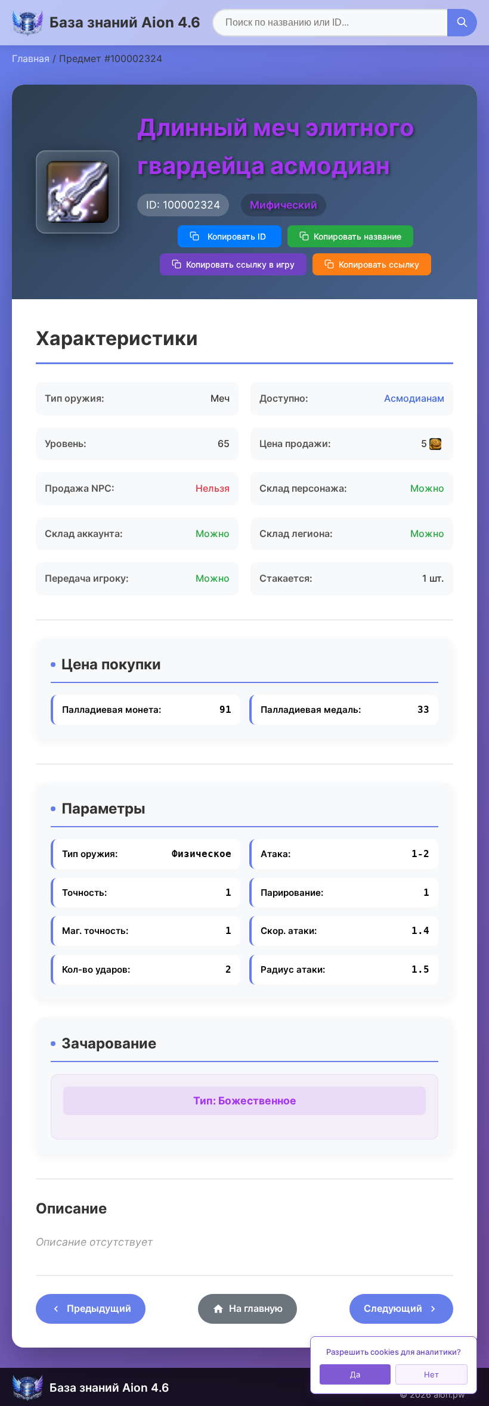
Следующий (393, 1308)
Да (355, 1374)
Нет (431, 1374)
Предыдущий (99, 1308)
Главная (30, 58)
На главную (256, 1308)
